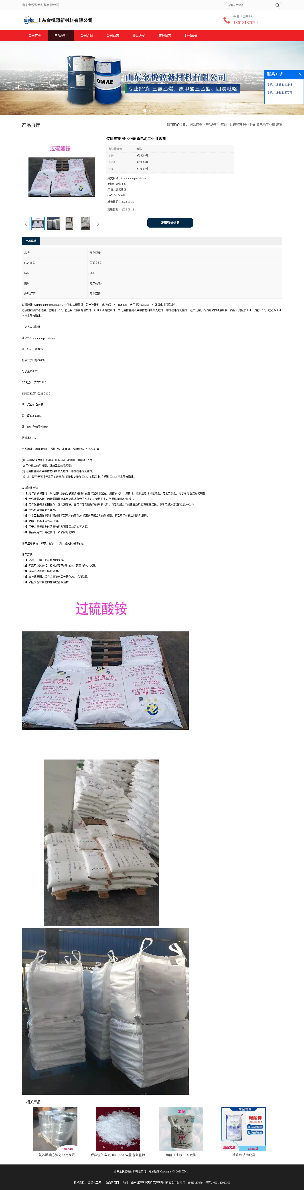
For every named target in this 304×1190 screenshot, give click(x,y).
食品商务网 (112, 1182)
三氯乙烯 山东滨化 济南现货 (55, 1155)
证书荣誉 (191, 35)
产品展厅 (61, 35)
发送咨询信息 (170, 222)
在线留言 (165, 35)
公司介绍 (87, 35)
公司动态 (113, 35)
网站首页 (196, 124)
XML (185, 1171)
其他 (224, 124)
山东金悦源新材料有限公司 (130, 1171)
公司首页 (34, 35)
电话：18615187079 (191, 1182)
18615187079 (245, 22)
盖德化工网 (94, 1182)
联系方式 (139, 35)
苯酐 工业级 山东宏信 (181, 1155)
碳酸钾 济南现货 (243, 1155)
